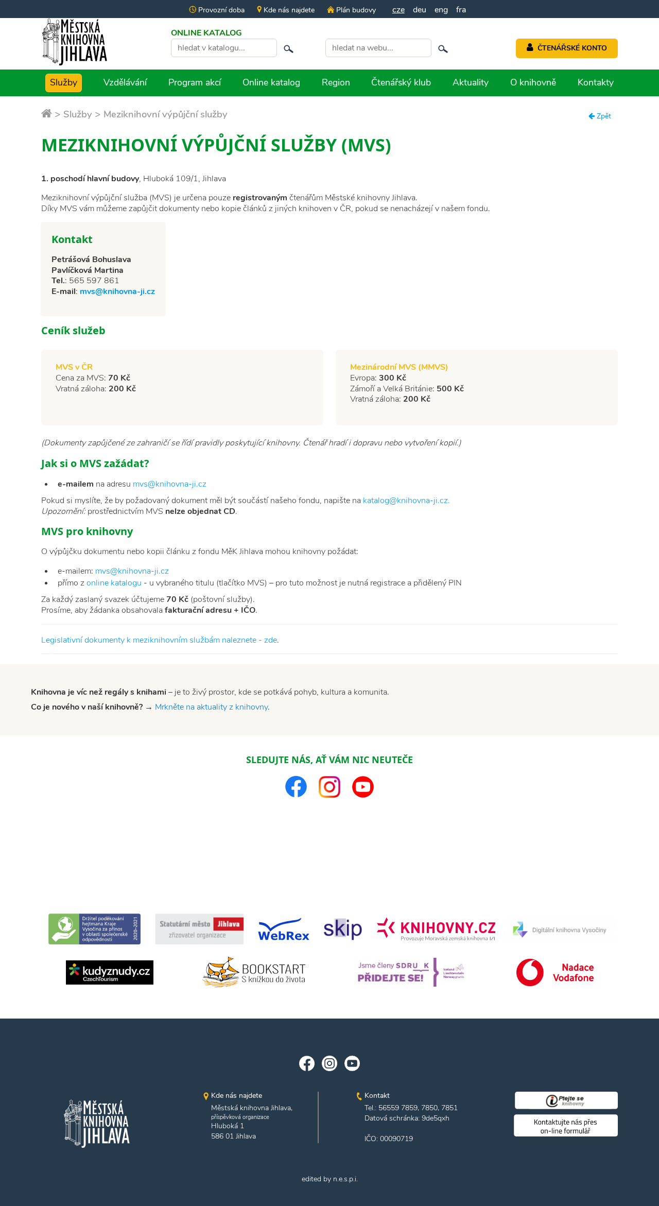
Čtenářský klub (401, 82)
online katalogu (114, 583)
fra (461, 9)
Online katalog (271, 82)
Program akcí (194, 82)
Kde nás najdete (288, 10)
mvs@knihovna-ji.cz (117, 291)
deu (419, 9)
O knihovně (533, 82)
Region (336, 82)
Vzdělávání (125, 82)
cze (398, 9)
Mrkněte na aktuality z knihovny (211, 707)
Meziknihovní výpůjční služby (165, 114)
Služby (63, 82)
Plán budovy (354, 10)
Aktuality (471, 82)
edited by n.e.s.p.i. (330, 1179)
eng (441, 9)
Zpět (603, 116)
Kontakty (596, 82)
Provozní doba (220, 10)
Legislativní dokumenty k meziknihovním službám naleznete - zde (159, 640)
